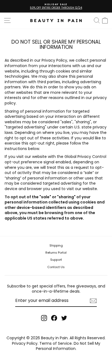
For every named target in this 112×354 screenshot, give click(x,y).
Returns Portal (56, 252)
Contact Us (56, 267)
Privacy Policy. (25, 343)
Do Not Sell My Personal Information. (68, 346)
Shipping (56, 245)
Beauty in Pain (54, 338)
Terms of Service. (56, 343)
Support (56, 259)
